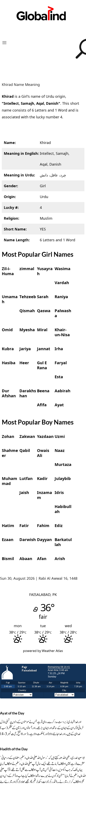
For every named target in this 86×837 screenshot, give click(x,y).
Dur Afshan (9, 393)
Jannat (43, 348)
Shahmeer (10, 453)
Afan (41, 558)
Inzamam (44, 495)
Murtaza (63, 464)
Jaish (24, 492)
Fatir (24, 525)
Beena (43, 390)
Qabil (24, 450)
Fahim (43, 525)
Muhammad (9, 481)
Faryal (61, 362)
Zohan (8, 436)
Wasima (62, 268)
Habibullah (63, 509)
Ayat (59, 404)
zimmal (26, 268)
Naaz (60, 450)
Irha (59, 348)
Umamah (10, 299)
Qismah (27, 310)
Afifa (42, 404)
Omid (7, 329)
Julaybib (63, 478)
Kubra (8, 348)
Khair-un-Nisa (62, 332)
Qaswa (43, 310)
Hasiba (8, 362)
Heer (24, 362)
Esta (59, 376)
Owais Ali (43, 453)
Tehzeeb (27, 296)
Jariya (25, 348)
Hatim (8, 525)
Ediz (59, 525)
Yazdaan (45, 436)
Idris (59, 492)
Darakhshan (27, 393)
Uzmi (60, 436)
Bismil (8, 558)
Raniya (61, 296)
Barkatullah (63, 542)
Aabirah (62, 390)
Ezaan (7, 539)
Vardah (62, 282)
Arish (60, 558)
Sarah (42, 296)
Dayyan (44, 539)
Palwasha (63, 313)
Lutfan (26, 478)
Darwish (27, 539)
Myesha (27, 329)
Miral (42, 329)
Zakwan (27, 436)
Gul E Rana (42, 365)
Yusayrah (45, 271)
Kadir (42, 478)
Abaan (25, 558)
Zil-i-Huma (8, 271)
